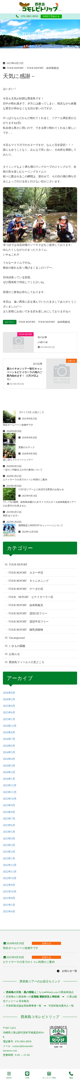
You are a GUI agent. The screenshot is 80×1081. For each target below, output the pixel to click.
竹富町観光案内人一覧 (61, 1005)
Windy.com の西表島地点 (60, 992)
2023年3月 (9, 845)
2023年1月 (9, 858)
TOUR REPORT (15, 68)
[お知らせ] (61, 368)
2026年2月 (9, 699)
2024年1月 (9, 778)
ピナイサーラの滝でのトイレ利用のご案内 (25, 479)
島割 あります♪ (11, 515)
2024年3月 (9, 765)
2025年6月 (9, 712)
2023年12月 (10, 785)
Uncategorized (17, 637)
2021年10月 (10, 891)
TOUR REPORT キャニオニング (28, 580)
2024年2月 (9, 772)
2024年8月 (9, 732)
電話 (71, 1078)
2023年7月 (9, 818)
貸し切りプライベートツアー (18, 460)
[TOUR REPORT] (18, 342)
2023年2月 (9, 851)
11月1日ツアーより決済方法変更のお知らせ (41, 489)
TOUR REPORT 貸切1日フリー (27, 613)
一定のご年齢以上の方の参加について (23, 469)
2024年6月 (9, 745)
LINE (27, 1078)
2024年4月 (9, 758)
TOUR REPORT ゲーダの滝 (25, 588)
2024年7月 (9, 739)
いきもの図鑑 (17, 646)
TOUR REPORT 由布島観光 (43, 68)
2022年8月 (9, 885)
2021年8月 (9, 898)
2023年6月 (9, 825)
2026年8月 (9, 692)
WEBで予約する (51, 16)
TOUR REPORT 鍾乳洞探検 (25, 629)
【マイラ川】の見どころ (31, 412)
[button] (67, 971)
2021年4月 (9, 911)
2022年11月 (10, 871)
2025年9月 (9, 705)
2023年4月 (9, 838)
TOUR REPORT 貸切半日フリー (28, 621)
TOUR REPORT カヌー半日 (25, 572)
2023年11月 (10, 792)
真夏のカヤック (26, 447)
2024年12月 (10, 725)
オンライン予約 (49, 1078)
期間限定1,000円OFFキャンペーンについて (40, 525)
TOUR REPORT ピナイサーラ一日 (30, 597)
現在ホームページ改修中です (18, 425)
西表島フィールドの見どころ (26, 662)
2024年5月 (9, 752)
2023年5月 (9, 831)
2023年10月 (10, 798)
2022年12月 (10, 865)
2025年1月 (9, 719)
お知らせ (14, 654)
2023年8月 (9, 812)
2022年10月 (10, 878)
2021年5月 (9, 904)
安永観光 (23, 1001)
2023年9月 (9, 805)
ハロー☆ (43, 342)
